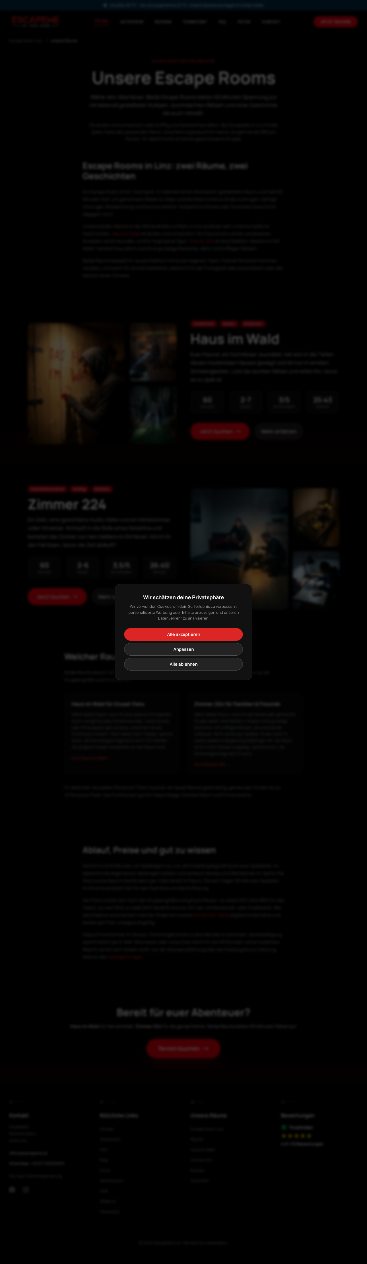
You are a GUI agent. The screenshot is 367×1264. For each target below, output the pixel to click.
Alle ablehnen (184, 664)
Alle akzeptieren (183, 634)
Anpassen (183, 649)
